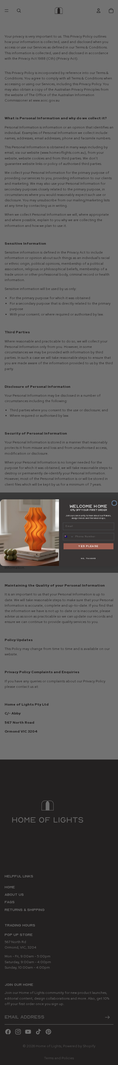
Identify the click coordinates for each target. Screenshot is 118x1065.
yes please (88, 546)
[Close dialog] (114, 503)
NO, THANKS (88, 558)
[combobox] (68, 536)
